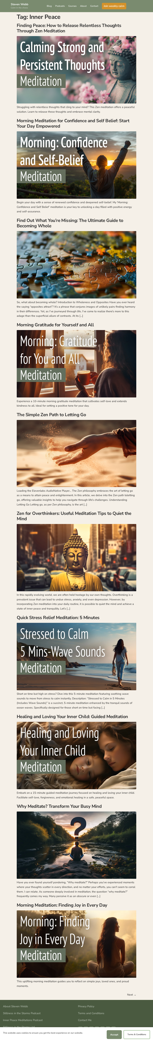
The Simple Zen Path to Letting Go (51, 415)
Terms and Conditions (91, 1013)
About (83, 5)
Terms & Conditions (136, 1034)
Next (131, 994)
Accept (114, 1034)
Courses (72, 5)
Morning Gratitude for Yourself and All (55, 325)
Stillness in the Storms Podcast (21, 1013)
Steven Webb (19, 4)
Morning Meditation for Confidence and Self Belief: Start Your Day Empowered (73, 123)
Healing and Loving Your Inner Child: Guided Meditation (72, 717)
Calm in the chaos (19, 7)
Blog (49, 5)
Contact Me (85, 1020)
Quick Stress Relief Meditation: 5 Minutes (58, 618)
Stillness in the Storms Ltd (19, 1027)
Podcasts (60, 5)
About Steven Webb (15, 1006)
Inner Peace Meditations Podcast (23, 1020)
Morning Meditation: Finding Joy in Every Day (62, 905)
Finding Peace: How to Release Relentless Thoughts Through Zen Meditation (69, 28)
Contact (94, 5)
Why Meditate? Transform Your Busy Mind (59, 806)
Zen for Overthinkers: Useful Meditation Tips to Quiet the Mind (74, 516)
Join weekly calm (114, 6)
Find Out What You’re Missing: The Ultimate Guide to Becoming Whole (70, 223)
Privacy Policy (86, 1006)
